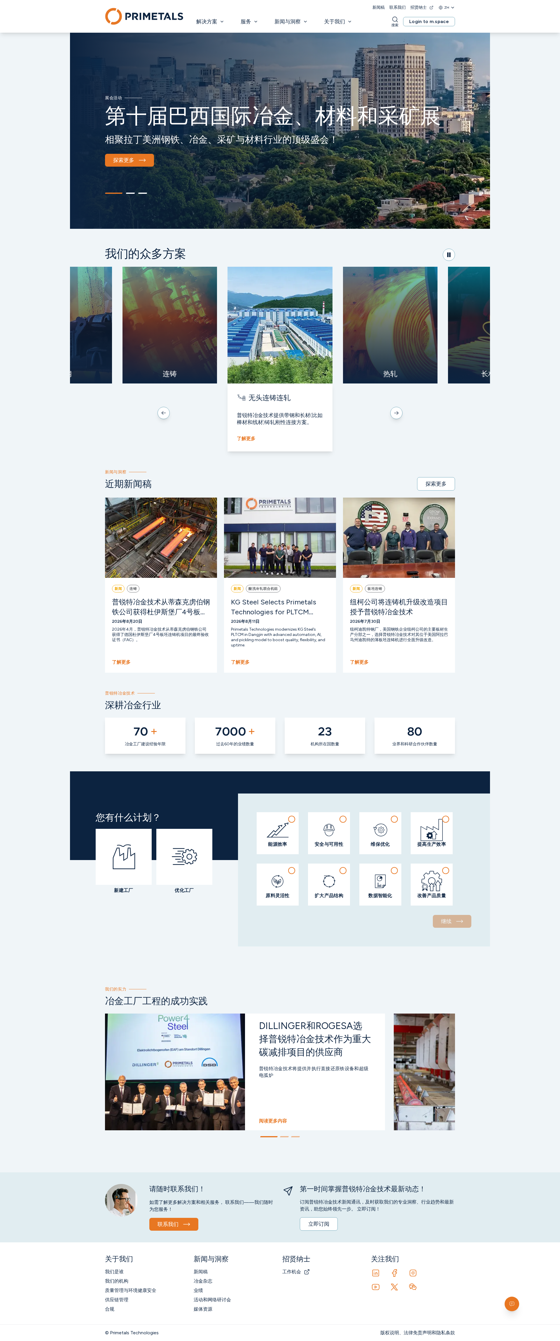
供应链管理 (116, 1299)
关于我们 (334, 21)
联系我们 (397, 7)
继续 (446, 921)
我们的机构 (116, 1281)
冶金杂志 (203, 1281)
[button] (278, 833)
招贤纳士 (418, 7)
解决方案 (206, 21)
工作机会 (291, 1271)
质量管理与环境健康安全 (130, 1290)
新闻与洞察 (287, 21)
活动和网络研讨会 (212, 1299)
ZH (446, 8)
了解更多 (246, 438)
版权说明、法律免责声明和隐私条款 (417, 1332)
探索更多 (123, 160)
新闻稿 (378, 7)
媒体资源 (203, 1309)
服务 (246, 21)
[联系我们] (512, 1304)
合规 (109, 1309)
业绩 (198, 1290)
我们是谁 (114, 1271)
